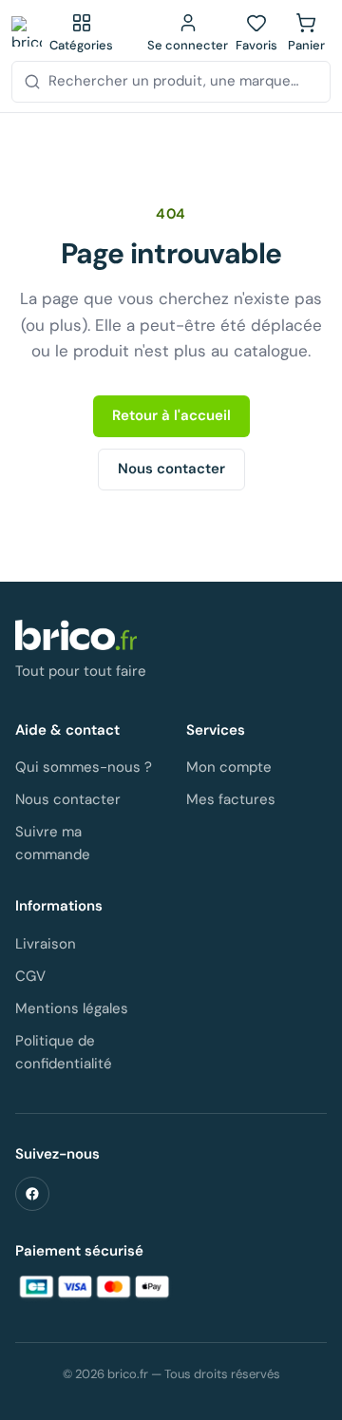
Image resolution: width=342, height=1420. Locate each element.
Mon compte (229, 767)
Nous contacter (171, 468)
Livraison (45, 943)
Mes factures (231, 799)
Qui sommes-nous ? (83, 767)
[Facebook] (32, 1194)
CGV (30, 976)
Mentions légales (71, 1008)
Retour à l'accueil (171, 415)
